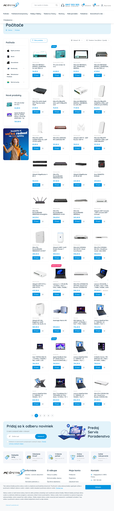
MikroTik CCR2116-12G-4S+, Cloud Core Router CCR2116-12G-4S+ (101, 396)
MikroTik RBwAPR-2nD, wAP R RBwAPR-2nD (60, 103)
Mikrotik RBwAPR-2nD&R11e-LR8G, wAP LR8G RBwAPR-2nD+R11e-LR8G (101, 140)
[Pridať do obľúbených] (42, 75)
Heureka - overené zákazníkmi (34, 474)
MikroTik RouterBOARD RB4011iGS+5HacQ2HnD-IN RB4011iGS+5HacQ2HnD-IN (40, 215)
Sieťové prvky (35, 62)
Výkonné (75, 318)
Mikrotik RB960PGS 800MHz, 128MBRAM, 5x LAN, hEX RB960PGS (80, 103)
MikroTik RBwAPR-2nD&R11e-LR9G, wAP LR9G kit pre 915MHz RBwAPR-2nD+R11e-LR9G (101, 104)
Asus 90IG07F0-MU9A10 (99, 175)
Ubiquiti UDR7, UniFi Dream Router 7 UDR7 (59, 249)
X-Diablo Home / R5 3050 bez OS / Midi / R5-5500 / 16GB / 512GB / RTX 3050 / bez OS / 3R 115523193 (101, 360)
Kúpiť (37, 75)
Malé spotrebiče (72, 14)
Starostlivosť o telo (96, 14)
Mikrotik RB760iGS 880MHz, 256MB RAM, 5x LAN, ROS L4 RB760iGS (101, 67)
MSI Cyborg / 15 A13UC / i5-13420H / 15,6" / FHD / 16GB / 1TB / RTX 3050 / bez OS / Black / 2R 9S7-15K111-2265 (80, 325)
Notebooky (55, 281)
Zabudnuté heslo (74, 481)
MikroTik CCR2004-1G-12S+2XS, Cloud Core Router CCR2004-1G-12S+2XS (80, 286)
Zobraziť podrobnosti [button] (12, 505)
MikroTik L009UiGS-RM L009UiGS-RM (59, 138)
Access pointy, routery (58, 62)
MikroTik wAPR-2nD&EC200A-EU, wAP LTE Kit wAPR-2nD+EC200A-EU (39, 140)
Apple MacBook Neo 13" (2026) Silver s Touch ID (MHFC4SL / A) (60, 359)
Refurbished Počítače (12, 75)
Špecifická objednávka (53, 481)
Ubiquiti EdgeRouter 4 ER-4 (39, 175)
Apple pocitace (15, 50)
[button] (39, 40)
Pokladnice (84, 14)
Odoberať (41, 436)
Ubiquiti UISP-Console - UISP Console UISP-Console (101, 212)
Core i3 (34, 354)
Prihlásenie (72, 474)
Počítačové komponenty (19, 14)
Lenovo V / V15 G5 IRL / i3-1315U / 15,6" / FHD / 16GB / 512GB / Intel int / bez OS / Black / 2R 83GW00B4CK (60, 288)
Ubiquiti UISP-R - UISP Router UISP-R (80, 138)
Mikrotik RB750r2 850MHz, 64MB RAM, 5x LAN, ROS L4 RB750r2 (39, 67)
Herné (95, 354)
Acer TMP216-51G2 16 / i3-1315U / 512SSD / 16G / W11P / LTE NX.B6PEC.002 (39, 359)
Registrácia (72, 478)
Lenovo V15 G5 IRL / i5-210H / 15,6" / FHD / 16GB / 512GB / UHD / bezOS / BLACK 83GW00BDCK (101, 287)
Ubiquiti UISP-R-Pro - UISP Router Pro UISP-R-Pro (39, 285)
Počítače (6, 14)
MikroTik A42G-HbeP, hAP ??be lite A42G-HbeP (39, 103)
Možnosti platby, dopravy (54, 478)
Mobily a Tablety (35, 14)
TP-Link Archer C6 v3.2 (59, 65)
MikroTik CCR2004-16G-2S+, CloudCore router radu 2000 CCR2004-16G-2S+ (100, 249)
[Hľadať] (57, 5)
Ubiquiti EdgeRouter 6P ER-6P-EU (80, 175)
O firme (27, 478)
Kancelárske (56, 318)
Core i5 (96, 281)
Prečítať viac (59, 488)
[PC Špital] (14, 5)
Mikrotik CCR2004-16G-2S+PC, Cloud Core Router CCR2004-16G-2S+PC (80, 249)
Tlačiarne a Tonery (50, 14)
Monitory (62, 14)
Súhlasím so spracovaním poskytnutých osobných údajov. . (27, 443)
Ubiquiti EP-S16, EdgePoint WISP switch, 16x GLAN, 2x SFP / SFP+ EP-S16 (39, 323)
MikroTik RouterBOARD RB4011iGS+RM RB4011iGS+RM (58, 176)
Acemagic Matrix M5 (60, 320)
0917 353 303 (97, 480)
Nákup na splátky (52, 474)
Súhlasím (98, 487)
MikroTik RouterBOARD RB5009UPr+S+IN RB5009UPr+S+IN (59, 213)
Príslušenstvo (8, 20)
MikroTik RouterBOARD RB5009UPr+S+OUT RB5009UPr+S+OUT (39, 249)
